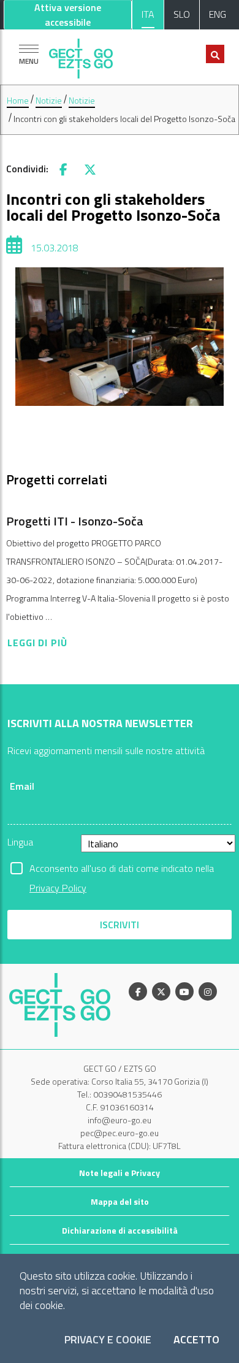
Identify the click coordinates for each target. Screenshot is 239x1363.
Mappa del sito (120, 1201)
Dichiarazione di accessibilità (120, 1230)
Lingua (20, 841)
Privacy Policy (57, 887)
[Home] (81, 55)
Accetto (196, 1340)
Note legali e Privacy (119, 1172)
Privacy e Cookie (107, 1340)
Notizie (49, 100)
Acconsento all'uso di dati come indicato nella (121, 869)
